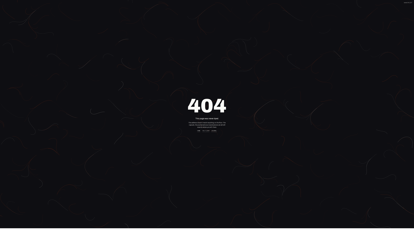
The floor (205, 130)
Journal (214, 130)
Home (198, 130)
